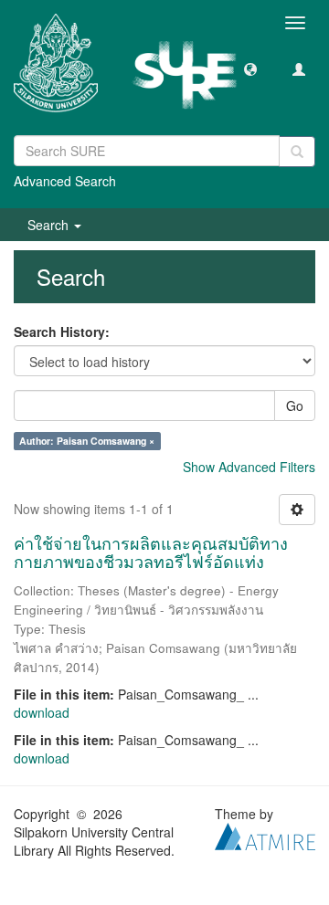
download (41, 712)
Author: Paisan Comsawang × (86, 440)
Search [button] (49, 225)
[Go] (297, 151)
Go (294, 405)
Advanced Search (65, 181)
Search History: (62, 331)
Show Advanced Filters (249, 467)
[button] (250, 68)
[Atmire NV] (265, 834)
